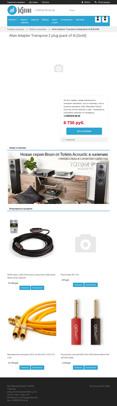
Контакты (80, 19)
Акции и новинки (24, 21)
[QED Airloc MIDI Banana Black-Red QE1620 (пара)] (85, 322)
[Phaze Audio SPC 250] (85, 242)
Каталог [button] (12, 19)
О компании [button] (66, 19)
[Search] (106, 10)
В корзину (25, 288)
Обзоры (45, 19)
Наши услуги (55, 21)
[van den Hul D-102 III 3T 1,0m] (31, 322)
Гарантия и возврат (16, 2)
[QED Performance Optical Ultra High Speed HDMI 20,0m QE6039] (31, 242)
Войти (87, 2)
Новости (35, 19)
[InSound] (19, 10)
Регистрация (104, 2)
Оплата (45, 2)
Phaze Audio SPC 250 (70, 275)
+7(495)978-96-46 (44, 10)
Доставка (33, 2)
